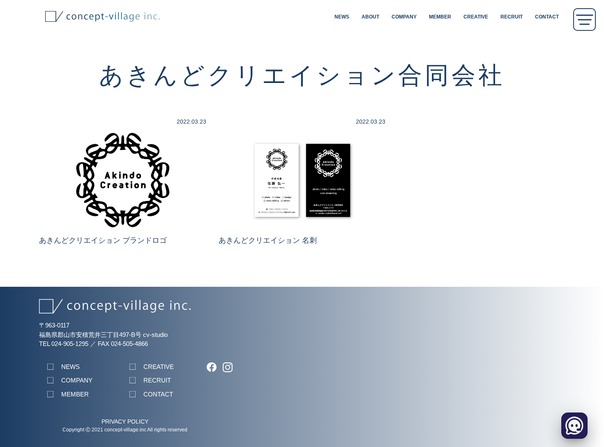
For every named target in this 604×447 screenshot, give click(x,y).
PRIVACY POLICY (124, 421)
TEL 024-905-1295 (63, 343)
